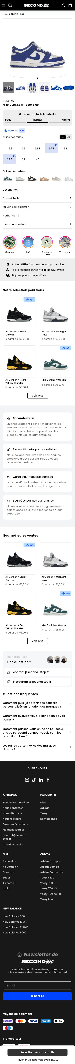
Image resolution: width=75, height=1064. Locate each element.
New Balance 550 (14, 916)
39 (23, 159)
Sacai (6, 877)
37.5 (51, 148)
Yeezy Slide (47, 877)
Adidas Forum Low (51, 872)
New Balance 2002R (15, 927)
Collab (7, 888)
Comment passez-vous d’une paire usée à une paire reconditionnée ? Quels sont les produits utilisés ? (33, 732)
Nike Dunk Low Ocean (54, 380)
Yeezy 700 (46, 883)
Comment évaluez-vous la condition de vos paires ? (34, 718)
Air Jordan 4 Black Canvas (15, 333)
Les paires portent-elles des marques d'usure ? (29, 747)
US (68, 136)
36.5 (37, 148)
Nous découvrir (12, 813)
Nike (43, 802)
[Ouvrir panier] (71, 5)
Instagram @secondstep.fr (32, 682)
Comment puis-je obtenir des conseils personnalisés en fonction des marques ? (32, 705)
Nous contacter (13, 808)
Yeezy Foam (47, 899)
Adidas (44, 808)
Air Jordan (9, 861)
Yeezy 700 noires (50, 894)
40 (37, 159)
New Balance (48, 819)
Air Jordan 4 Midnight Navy (54, 333)
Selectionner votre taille (37, 1052)
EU (63, 136)
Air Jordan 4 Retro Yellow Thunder (15, 381)
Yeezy (43, 813)
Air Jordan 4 (10, 867)
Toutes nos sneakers (16, 802)
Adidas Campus (50, 861)
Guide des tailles (13, 137)
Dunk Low (8, 101)
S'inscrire (37, 996)
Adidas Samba (49, 867)
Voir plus (37, 396)
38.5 (9, 159)
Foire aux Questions (15, 824)
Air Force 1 (9, 883)
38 (65, 148)
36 (23, 148)
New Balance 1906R (15, 921)
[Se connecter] (63, 5)
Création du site (13, 844)
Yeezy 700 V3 (48, 888)
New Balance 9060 (14, 932)
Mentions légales (13, 829)
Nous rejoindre (12, 819)
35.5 (9, 148)
